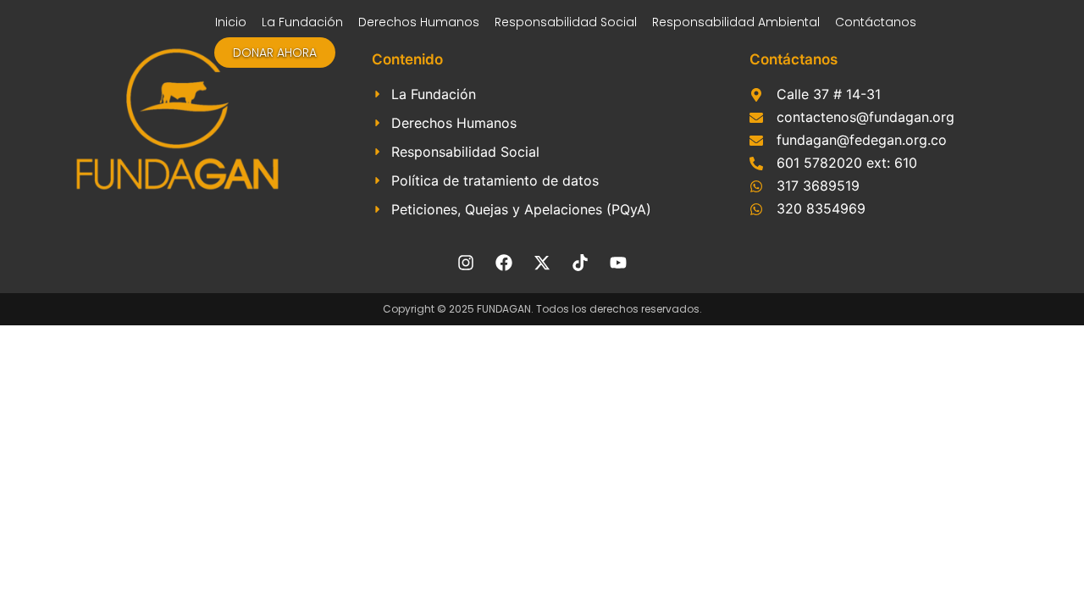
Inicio (230, 22)
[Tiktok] (580, 263)
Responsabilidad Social (566, 22)
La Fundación (302, 22)
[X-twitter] (542, 263)
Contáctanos (875, 22)
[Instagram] (466, 263)
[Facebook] (504, 263)
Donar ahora (275, 52)
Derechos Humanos (418, 22)
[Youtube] (618, 263)
